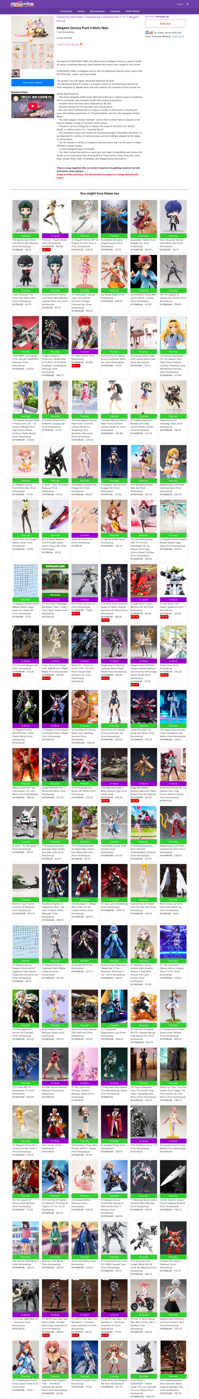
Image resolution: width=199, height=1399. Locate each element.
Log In (180, 4)
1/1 (124, 17)
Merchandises (97, 11)
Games (81, 11)
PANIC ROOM (132, 11)
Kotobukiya (93, 17)
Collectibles (66, 11)
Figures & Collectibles (70, 17)
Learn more (178, 36)
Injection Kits (111, 17)
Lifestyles (115, 11)
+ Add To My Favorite (70, 44)
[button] (188, 4)
